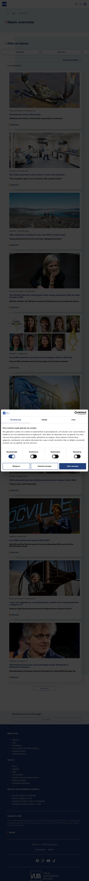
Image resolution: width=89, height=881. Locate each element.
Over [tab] (73, 420)
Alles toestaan (72, 466)
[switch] (33, 456)
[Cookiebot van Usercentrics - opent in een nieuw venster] (76, 413)
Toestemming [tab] (15, 420)
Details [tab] (44, 420)
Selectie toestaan (44, 466)
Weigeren (16, 466)
